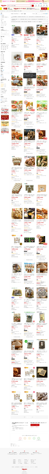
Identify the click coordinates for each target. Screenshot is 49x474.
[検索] (33, 6)
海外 (3, 70)
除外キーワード (3, 102)
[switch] (25, 13)
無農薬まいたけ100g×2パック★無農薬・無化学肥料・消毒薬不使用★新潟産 (42, 404)
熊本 (5, 49)
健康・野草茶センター (40, 205)
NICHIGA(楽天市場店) (15, 414)
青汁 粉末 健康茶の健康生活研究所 (41, 285)
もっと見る (13, 430)
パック (1, 40)
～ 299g (2, 53)
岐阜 (7, 46)
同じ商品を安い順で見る (42, 49)
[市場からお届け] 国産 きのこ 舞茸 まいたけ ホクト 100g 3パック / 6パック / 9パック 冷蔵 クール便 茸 (16, 64)
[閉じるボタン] (47, 17)
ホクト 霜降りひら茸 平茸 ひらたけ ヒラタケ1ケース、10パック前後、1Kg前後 (16, 275)
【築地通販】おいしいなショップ (16, 282)
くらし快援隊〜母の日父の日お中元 (42, 309)
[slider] (0, 30)
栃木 (8, 45)
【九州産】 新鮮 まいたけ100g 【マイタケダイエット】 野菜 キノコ (16, 221)
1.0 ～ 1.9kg (2, 56)
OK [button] (34, 75)
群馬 (1, 46)
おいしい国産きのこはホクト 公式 (41, 73)
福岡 (3, 49)
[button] (45, 3)
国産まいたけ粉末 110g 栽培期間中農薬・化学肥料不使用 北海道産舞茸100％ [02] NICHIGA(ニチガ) (16, 404)
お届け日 (2, 74)
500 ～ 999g (2, 55)
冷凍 (1, 41)
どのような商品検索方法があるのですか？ (18, 427)
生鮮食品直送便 (14, 309)
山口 (1, 49)
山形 (6, 45)
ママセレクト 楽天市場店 (28, 232)
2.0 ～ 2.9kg (2, 57)
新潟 (3, 46)
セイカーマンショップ (15, 73)
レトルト (2, 39)
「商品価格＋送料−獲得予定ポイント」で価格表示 (16, 13)
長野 (5, 46)
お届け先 (2, 71)
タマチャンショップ (27, 151)
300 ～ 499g (2, 54)
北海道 (2, 45)
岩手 (4, 45)
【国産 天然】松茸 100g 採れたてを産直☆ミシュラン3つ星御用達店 (42, 168)
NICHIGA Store (27, 412)
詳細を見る (40, 21)
